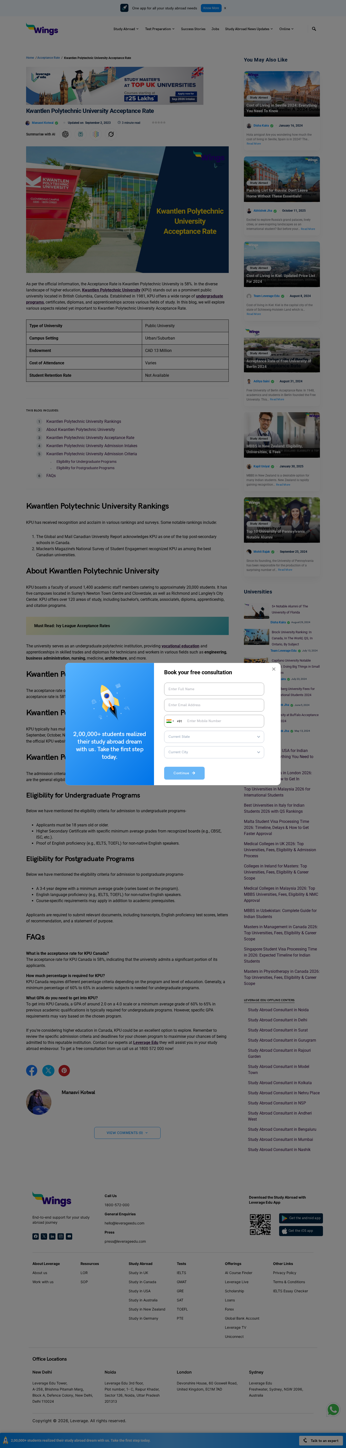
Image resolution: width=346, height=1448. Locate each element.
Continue (183, 773)
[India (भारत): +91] (169, 721)
